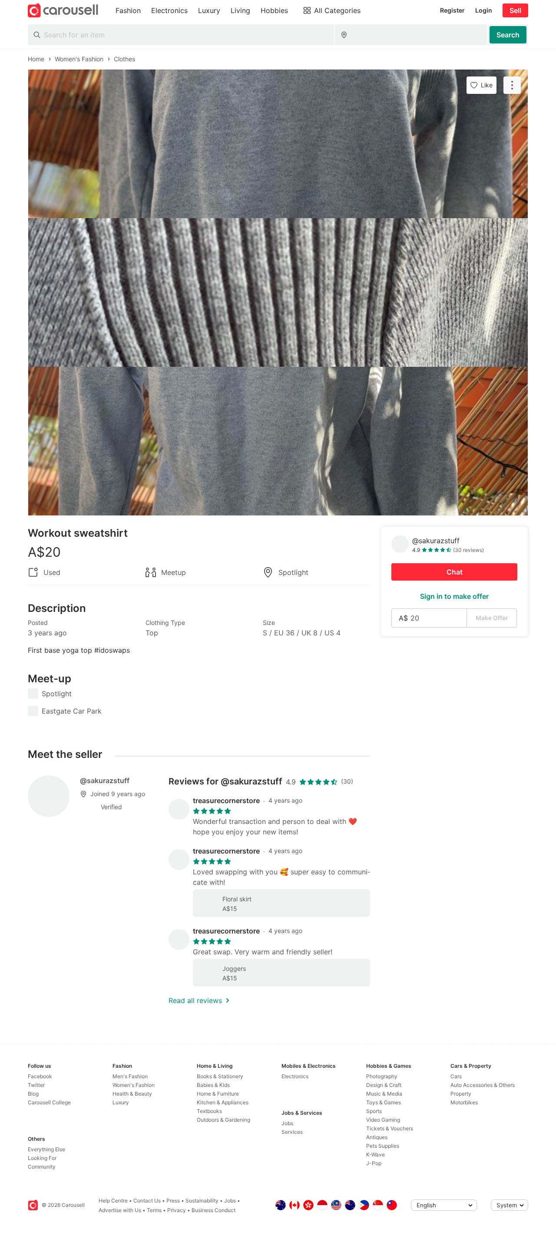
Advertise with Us (120, 1210)
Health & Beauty (132, 1093)
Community (42, 1166)
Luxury (121, 1102)
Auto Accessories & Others (482, 1085)
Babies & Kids (213, 1085)
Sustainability (201, 1200)
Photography (381, 1076)
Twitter (36, 1085)
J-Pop (373, 1163)
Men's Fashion (130, 1076)
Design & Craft (383, 1085)
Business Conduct (213, 1210)
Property (460, 1093)
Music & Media (384, 1093)
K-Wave (375, 1154)
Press (173, 1200)
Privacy (176, 1210)
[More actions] (512, 85)
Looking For (42, 1158)
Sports (374, 1111)
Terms (154, 1210)
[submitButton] (508, 34)
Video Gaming (383, 1119)
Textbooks (209, 1111)
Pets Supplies (382, 1146)
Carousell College (49, 1102)
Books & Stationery (220, 1076)
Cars (456, 1076)
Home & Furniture (218, 1093)
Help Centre (113, 1200)
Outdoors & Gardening (223, 1119)
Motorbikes (464, 1102)
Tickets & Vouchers (389, 1128)
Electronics (294, 1076)
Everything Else (46, 1149)
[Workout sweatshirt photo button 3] (278, 441)
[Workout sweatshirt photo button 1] (278, 144)
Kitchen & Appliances (222, 1102)
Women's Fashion (134, 1085)
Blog (33, 1093)
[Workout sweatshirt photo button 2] (278, 292)
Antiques (376, 1137)
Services (292, 1132)
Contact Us (147, 1200)
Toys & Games (383, 1102)
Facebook (40, 1076)
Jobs (287, 1123)
